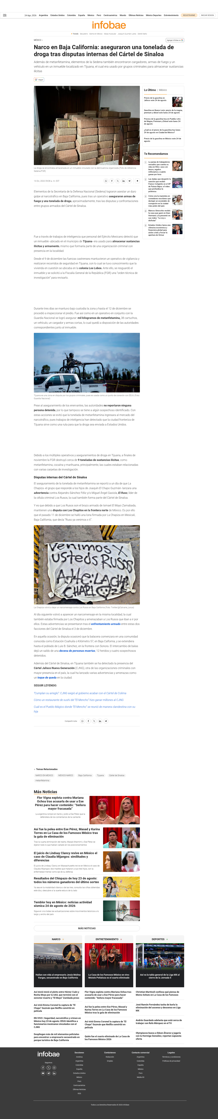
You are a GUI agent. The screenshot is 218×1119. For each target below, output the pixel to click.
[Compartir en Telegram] (129, 180)
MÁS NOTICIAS (87, 928)
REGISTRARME (189, 15)
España (81, 15)
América (79, 1057)
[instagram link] (54, 1068)
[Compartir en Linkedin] (123, 180)
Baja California (85, 775)
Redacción (110, 1057)
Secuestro (84, 34)
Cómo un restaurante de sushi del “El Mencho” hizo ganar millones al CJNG (79, 700)
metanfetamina (42, 780)
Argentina (43, 15)
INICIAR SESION (207, 15)
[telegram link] (49, 1073)
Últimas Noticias (136, 15)
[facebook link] (43, 1068)
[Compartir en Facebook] (111, 180)
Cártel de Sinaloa (116, 775)
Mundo (123, 15)
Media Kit (140, 1077)
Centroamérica (110, 15)
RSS (79, 1093)
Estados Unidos (58, 15)
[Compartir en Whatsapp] (106, 180)
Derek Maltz (142, 34)
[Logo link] (109, 24)
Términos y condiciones (171, 1057)
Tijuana (100, 775)
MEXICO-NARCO (65, 775)
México (91, 15)
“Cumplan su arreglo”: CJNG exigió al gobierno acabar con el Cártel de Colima (80, 693)
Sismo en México (95, 34)
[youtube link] (43, 1073)
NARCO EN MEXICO (44, 775)
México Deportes (153, 15)
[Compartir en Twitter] (117, 180)
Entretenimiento (171, 15)
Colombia (71, 15)
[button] (4, 15)
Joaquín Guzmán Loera (127, 34)
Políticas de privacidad (171, 1061)
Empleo (110, 1061)
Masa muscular (110, 34)
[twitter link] (49, 1068)
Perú (99, 15)
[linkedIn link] (54, 1073)
